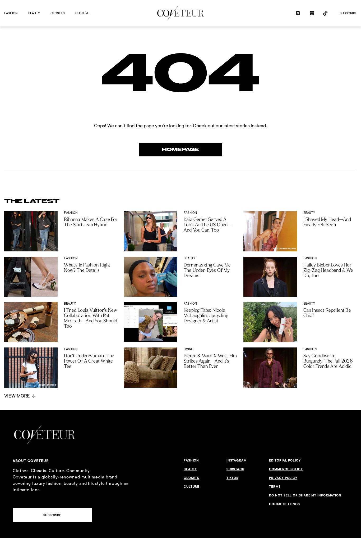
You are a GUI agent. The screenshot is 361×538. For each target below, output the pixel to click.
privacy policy (283, 478)
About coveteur (31, 461)
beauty (34, 13)
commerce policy (286, 469)
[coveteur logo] (180, 13)
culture (82, 13)
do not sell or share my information (305, 495)
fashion (11, 13)
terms (275, 486)
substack (235, 469)
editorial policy (284, 460)
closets (57, 13)
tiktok (232, 478)
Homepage (180, 149)
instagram (236, 460)
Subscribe (348, 13)
